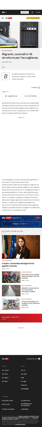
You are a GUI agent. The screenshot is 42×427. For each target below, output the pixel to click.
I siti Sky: (4, 366)
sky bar (23, 381)
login (38, 12)
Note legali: (5, 396)
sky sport (5, 370)
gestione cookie (7, 400)
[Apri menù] (3, 18)
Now (22, 377)
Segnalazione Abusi (20, 424)
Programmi (25, 389)
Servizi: (23, 366)
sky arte (5, 381)
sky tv (23, 370)
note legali (6, 404)
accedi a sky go (32, 359)
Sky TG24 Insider (33, 18)
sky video (5, 377)
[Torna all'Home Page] (8, 18)
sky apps (24, 374)
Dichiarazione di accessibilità (26, 404)
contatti (16, 419)
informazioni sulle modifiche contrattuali (18, 417)
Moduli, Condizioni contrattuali (27, 416)
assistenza (10, 419)
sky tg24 (5, 374)
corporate (24, 409)
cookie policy (25, 400)
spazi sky (24, 385)
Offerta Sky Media (8, 409)
